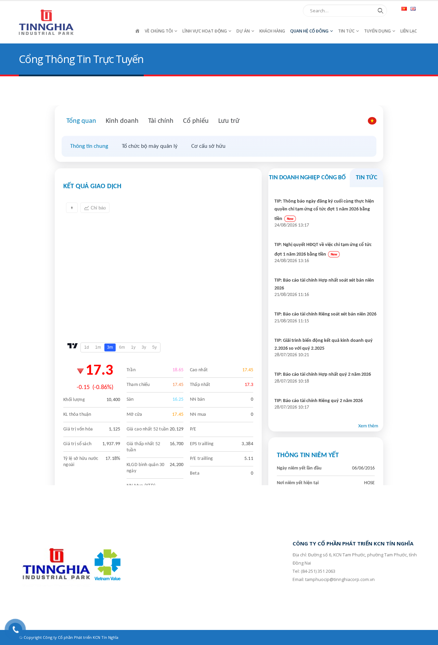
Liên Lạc (408, 31)
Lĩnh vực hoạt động (204, 31)
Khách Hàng (272, 31)
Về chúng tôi (159, 31)
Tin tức (346, 31)
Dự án (243, 31)
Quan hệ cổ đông (309, 31)
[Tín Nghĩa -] (46, 22)
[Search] (379, 10)
